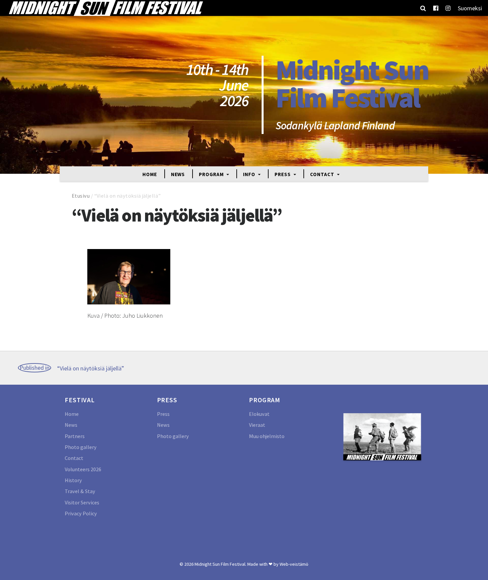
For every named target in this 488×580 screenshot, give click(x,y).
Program (212, 174)
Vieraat (257, 424)
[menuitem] (470, 8)
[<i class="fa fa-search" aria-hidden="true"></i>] (423, 8)
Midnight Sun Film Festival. (220, 564)
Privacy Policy (81, 513)
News (178, 174)
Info (250, 174)
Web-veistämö (294, 564)
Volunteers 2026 (83, 469)
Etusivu (81, 195)
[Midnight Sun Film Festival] (105, 8)
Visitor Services (82, 502)
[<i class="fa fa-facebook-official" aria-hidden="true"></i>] (435, 8)
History (73, 480)
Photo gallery (81, 447)
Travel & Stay (80, 491)
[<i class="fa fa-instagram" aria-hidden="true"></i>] (448, 8)
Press (283, 174)
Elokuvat (259, 414)
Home (149, 174)
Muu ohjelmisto (267, 436)
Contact (322, 174)
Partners (75, 436)
